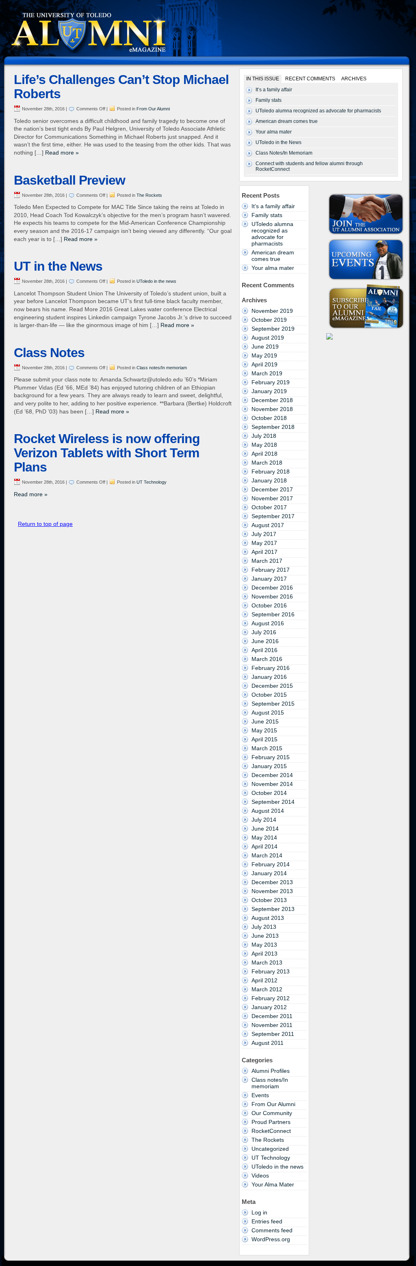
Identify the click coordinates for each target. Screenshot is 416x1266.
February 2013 (270, 971)
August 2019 (267, 337)
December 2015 (272, 686)
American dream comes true (287, 121)
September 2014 (273, 802)
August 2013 (267, 918)
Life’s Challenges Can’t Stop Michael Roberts (121, 86)
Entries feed (266, 1221)
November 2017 (272, 498)
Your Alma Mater (272, 1184)
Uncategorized (270, 1148)
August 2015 (267, 712)
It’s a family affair (274, 90)
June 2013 (265, 935)
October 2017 (269, 507)
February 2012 (270, 998)
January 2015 (269, 766)
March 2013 (266, 962)
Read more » (62, 152)
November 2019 (272, 311)
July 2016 (263, 632)
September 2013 (273, 909)
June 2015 (265, 721)
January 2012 (269, 1007)
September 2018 (273, 427)
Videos (260, 1175)
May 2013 (264, 944)
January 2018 (269, 480)
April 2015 (264, 739)
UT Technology (151, 482)
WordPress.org (270, 1239)
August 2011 (267, 1043)
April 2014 (264, 846)
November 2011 (271, 1025)
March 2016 (266, 659)
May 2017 (264, 543)
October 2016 (269, 605)
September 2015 (273, 703)
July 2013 (263, 927)
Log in (259, 1212)
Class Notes (49, 352)
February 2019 (270, 382)
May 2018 (264, 444)
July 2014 (263, 819)
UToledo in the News (278, 142)
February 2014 (270, 864)
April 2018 (264, 453)
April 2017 (264, 552)
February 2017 (270, 569)
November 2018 (272, 409)
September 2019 (273, 328)
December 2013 (272, 882)
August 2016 (267, 623)
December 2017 (272, 489)
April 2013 (264, 953)
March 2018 (266, 462)
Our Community (271, 1113)
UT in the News (58, 266)
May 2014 (264, 837)
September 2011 (272, 1034)
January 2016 (269, 677)
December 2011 (271, 1016)
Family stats (269, 100)
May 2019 (264, 355)
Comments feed (271, 1230)
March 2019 (266, 373)
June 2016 (265, 641)
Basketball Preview (69, 180)
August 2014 (267, 810)
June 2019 (265, 346)
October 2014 (269, 793)
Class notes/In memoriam (161, 367)
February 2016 (270, 668)
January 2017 (269, 578)
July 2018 (263, 436)
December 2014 (272, 775)
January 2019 (269, 391)
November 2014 (272, 784)
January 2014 (269, 873)
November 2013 (272, 891)
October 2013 (269, 900)
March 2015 (266, 748)
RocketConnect (271, 1131)
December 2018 (272, 400)
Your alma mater (274, 132)
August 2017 (267, 525)
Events (260, 1095)
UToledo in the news (156, 281)
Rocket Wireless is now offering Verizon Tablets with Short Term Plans (107, 452)
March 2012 (266, 989)
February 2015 (270, 757)
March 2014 (266, 855)
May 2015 (264, 730)
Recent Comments (310, 79)
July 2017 (263, 534)
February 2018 (270, 471)
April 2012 (264, 980)
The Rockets (149, 195)
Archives (353, 79)
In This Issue (262, 79)
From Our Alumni (153, 108)
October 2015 (269, 694)
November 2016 (272, 596)
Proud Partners (270, 1122)
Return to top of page (45, 524)
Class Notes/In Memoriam (284, 153)
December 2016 (272, 587)
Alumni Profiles (270, 1071)
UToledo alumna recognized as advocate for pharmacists (318, 111)
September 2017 (273, 516)
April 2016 (264, 650)
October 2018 (269, 418)
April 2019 (264, 364)
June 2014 (265, 828)
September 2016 (273, 614)
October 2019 (269, 319)
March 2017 (266, 561)
